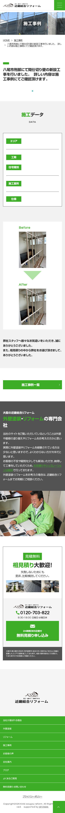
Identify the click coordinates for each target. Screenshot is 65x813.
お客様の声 (8, 754)
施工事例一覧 (31, 384)
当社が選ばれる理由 (12, 720)
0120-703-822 (35, 613)
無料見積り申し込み (32, 633)
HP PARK (44, 807)
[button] (32, 91)
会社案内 (7, 762)
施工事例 (18, 40)
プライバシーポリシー (32, 796)
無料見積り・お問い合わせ (14, 787)
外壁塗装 (7, 729)
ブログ (6, 770)
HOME (6, 40)
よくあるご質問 (10, 778)
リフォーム (7, 737)
